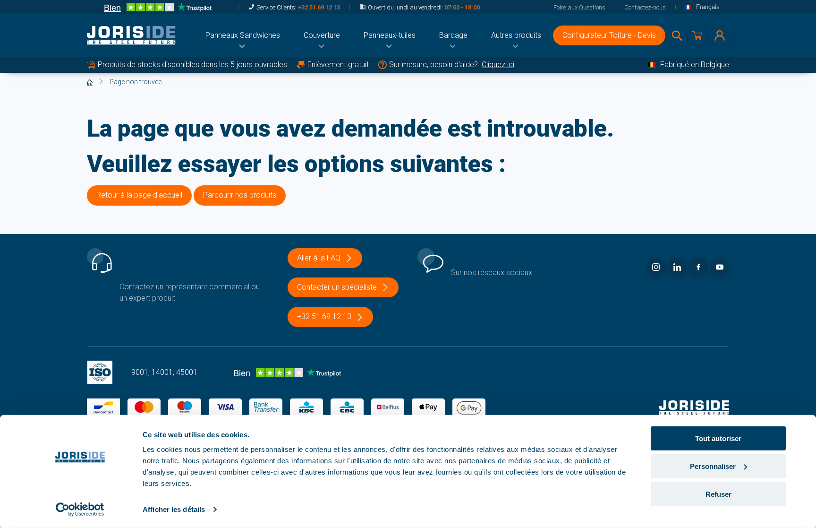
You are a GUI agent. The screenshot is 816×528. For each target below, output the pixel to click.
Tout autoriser (718, 438)
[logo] (131, 35)
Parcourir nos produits (239, 194)
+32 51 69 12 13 (319, 7)
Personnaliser (713, 466)
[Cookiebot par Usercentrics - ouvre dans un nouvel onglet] (80, 509)
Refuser (718, 494)
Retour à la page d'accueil (139, 194)
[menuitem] (243, 35)
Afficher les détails (174, 509)
